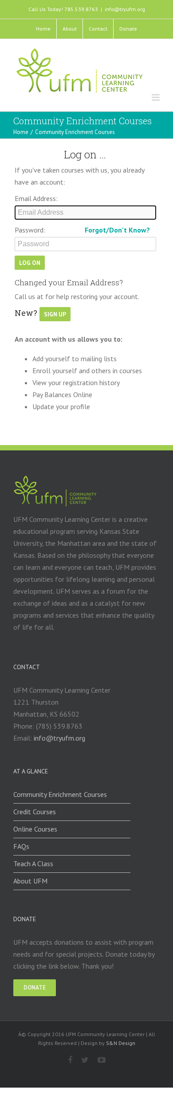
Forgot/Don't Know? (117, 229)
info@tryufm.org (125, 9)
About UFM (30, 880)
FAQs (21, 846)
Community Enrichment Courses (60, 794)
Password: (30, 229)
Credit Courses (34, 811)
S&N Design (120, 1043)
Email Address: (36, 198)
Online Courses (35, 828)
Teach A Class (33, 863)
